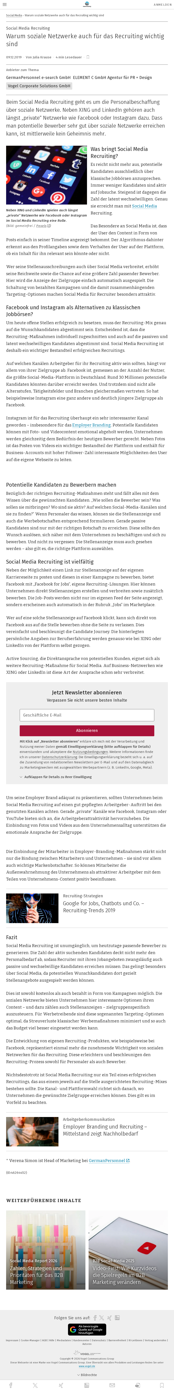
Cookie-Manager (30, 1340)
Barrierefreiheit (118, 1340)
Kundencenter (81, 1340)
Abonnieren (87, 730)
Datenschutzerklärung (59, 757)
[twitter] (35, 1385)
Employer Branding (91, 425)
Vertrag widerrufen (156, 1340)
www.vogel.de (87, 1366)
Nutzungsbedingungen (90, 752)
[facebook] (11, 1385)
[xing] (61, 1385)
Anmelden (163, 5)
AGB (44, 1340)
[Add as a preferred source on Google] (87, 1330)
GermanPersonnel (107, 1160)
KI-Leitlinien (136, 1340)
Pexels (41, 226)
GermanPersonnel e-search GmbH (38, 77)
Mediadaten (64, 1340)
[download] (137, 1385)
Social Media (14, 15)
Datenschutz (99, 1340)
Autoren (87, 1344)
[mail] (113, 1385)
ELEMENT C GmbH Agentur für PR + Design (112, 77)
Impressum (12, 1340)
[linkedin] (87, 1386)
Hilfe (52, 1340)
